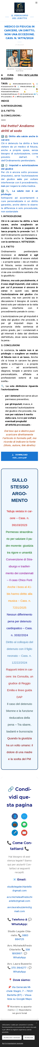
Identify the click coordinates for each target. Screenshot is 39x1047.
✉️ (24, 833)
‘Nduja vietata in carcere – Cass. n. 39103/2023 (19, 518)
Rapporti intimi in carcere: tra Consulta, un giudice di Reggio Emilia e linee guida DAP (19, 683)
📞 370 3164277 (16, 967)
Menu (36, 3)
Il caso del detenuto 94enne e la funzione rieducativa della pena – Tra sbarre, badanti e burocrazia (19, 717)
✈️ (15, 833)
